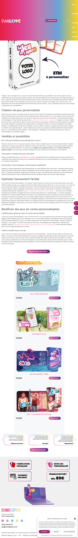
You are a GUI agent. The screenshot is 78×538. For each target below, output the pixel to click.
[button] (75, 518)
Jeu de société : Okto (39, 374)
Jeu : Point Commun (39, 294)
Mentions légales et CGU (9, 535)
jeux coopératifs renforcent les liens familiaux (40, 191)
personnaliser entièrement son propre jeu (43, 120)
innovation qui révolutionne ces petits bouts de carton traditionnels (34, 224)
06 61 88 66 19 (7, 524)
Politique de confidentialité (31, 535)
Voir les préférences (69, 531)
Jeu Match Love (39, 334)
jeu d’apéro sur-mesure (28, 157)
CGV (19, 535)
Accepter (44, 531)
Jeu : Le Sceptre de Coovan (39, 414)
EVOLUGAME (11, 532)
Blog (73, 27)
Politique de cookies (45, 535)
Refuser (56, 531)
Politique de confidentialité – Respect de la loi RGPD (62, 535)
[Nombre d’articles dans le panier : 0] (67, 20)
